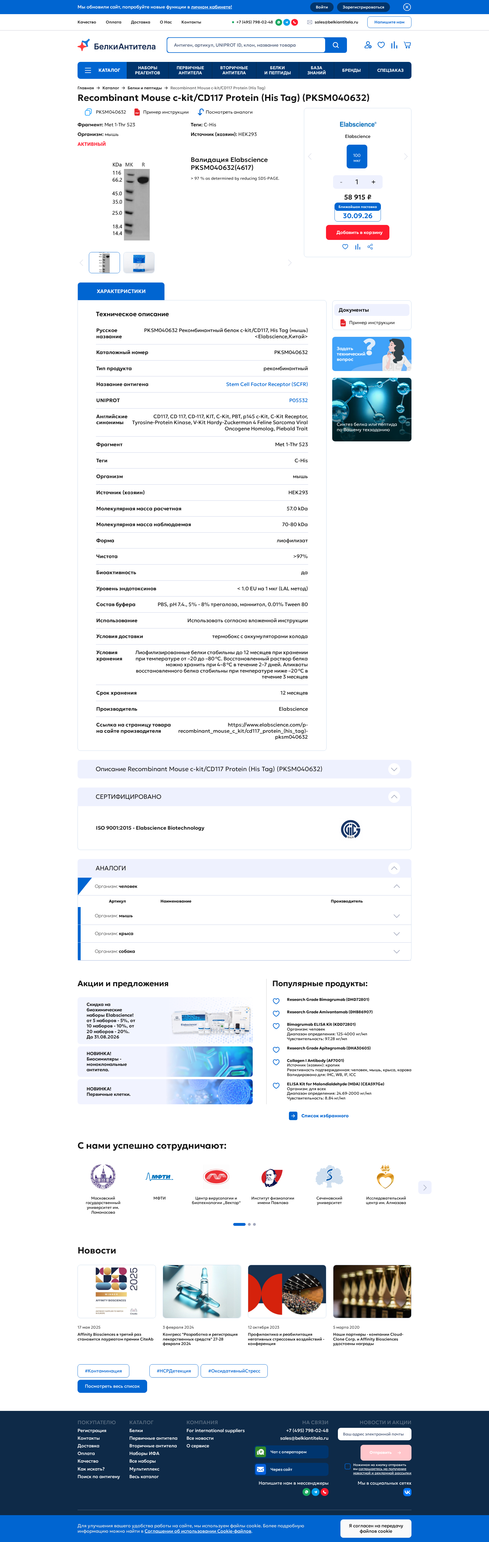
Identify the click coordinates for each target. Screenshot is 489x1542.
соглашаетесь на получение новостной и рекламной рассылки (382, 1471)
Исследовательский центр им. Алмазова (383, 1165)
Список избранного (325, 1115)
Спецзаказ (390, 70)
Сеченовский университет (318, 1165)
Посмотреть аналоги (229, 112)
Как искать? (91, 1469)
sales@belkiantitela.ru (336, 22)
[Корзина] (357, 232)
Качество (87, 22)
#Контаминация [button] (103, 1371)
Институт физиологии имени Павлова (272, 1165)
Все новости (200, 1438)
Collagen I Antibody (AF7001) (315, 1060)
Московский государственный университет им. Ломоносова (97, 1171)
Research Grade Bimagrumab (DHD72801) (328, 999)
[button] (239, 1224)
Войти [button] (322, 7)
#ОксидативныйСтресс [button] (234, 1371)
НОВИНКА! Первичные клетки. (109, 1091)
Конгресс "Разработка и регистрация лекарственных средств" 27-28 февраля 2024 (200, 1339)
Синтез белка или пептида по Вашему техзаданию (367, 427)
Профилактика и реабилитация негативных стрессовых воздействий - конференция (286, 1339)
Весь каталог (144, 1476)
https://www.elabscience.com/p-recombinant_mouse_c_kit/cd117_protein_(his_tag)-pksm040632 (243, 730)
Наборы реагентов (147, 70)
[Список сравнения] (394, 45)
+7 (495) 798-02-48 (307, 1430)
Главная (86, 88)
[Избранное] (381, 45)
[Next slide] (425, 1187)
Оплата (113, 22)
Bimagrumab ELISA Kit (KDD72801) (321, 1024)
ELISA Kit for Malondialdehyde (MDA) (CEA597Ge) (335, 1084)
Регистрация (92, 1430)
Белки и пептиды (277, 70)
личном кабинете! (211, 7)
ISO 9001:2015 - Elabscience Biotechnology (150, 828)
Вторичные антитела (234, 70)
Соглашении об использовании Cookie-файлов (198, 1531)
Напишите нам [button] (389, 22)
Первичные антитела (190, 70)
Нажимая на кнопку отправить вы (382, 1469)
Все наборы (142, 1461)
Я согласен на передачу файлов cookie (376, 1528)
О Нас (166, 22)
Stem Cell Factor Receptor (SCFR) (267, 384)
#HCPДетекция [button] (174, 1371)
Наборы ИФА (144, 1453)
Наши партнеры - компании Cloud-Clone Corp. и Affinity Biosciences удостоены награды (368, 1339)
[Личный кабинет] (368, 45)
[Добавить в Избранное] (345, 246)
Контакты (191, 22)
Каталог (110, 88)
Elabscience (357, 136)
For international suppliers (215, 1430)
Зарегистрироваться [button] (363, 7)
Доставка (140, 22)
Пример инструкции (166, 112)
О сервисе (197, 1445)
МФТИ (141, 1162)
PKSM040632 (111, 112)
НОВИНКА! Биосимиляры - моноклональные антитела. (107, 1061)
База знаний (316, 70)
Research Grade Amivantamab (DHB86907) (330, 1012)
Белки (136, 1430)
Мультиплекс (144, 1469)
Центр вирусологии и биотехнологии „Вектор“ (215, 1168)
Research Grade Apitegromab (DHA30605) (329, 1048)
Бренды (351, 70)
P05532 (298, 400)
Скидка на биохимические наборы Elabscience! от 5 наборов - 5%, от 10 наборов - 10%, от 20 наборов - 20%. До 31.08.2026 (111, 1020)
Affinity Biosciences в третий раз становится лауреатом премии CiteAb (115, 1337)
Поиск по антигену (99, 1476)
